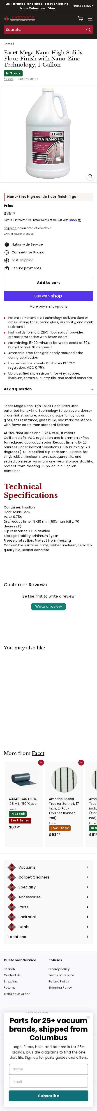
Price (9, 205)
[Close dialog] (88, 1017)
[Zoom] (90, 176)
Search (9, 969)
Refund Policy (58, 981)
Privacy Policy (58, 969)
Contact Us (12, 975)
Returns (9, 987)
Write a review (48, 606)
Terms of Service (61, 975)
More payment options (48, 306)
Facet (8, 78)
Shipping (10, 228)
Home (8, 44)
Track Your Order (17, 994)
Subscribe (48, 1096)
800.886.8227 (83, 6)
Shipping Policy (60, 987)
